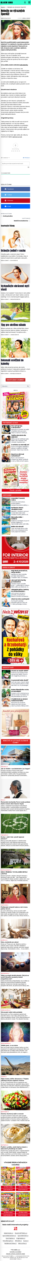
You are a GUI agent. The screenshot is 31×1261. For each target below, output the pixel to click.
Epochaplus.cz (10, 1238)
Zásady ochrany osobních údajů (15, 1254)
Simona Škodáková (15, 299)
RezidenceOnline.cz (10, 1243)
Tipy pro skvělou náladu (13, 325)
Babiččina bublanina (21, 221)
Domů (3, 7)
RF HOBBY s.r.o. (16, 1250)
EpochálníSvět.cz (23, 1236)
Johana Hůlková (14, 334)
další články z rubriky (15, 380)
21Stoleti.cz (18, 1241)
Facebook (10, 189)
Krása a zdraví (26, 18)
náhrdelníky (24, 65)
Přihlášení (27, 158)
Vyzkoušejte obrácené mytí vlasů (15, 287)
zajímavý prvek (17, 137)
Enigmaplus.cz (20, 1238)
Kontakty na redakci (15, 1252)
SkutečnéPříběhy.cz (21, 1233)
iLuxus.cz (25, 1241)
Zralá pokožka (8, 216)
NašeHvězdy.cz (8, 1233)
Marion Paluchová (6, 18)
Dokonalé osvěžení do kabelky (12, 362)
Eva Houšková (14, 260)
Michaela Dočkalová (15, 373)
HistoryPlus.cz (22, 1243)
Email (9, 206)
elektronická (8, 1190)
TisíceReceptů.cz (8, 1241)
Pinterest (10, 200)
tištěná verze (8, 1187)
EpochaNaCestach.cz (9, 1236)
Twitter (9, 195)
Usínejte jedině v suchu (13, 251)
